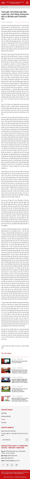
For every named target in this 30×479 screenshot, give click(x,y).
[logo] (14, 3)
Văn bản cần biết (5, 416)
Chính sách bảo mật (8, 477)
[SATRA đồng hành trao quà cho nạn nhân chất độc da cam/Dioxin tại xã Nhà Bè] (5, 389)
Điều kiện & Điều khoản (20, 477)
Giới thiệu (3, 413)
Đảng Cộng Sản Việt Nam (8, 431)
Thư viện (3, 422)
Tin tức (6, 7)
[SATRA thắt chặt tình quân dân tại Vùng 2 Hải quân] (5, 361)
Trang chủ (2, 7)
